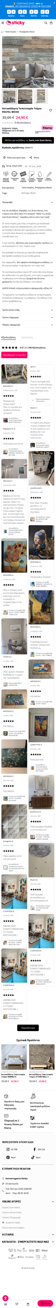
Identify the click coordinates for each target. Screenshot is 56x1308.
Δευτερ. (45, 16)
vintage (26, 193)
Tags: (4, 193)
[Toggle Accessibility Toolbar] (5, 1298)
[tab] (8, 337)
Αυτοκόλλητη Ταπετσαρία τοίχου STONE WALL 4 (41, 1075)
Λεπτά (33, 16)
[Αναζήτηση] (46, 22)
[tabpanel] (28, 688)
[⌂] (5, 1304)
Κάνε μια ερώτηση (16, 157)
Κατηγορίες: (8, 187)
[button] (50, 110)
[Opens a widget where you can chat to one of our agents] (45, 1303)
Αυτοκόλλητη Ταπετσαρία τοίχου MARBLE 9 (13, 1075)
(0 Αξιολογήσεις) (22, 122)
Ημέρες (11, 16)
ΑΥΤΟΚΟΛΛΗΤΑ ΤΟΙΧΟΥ (26, 6)
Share (36, 157)
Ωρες (22, 16)
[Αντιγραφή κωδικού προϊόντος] (34, 147)
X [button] (54, 2)
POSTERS (45, 6)
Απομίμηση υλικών (27, 31)
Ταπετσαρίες (10, 31)
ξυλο (33, 193)
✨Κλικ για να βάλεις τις (28, 140)
